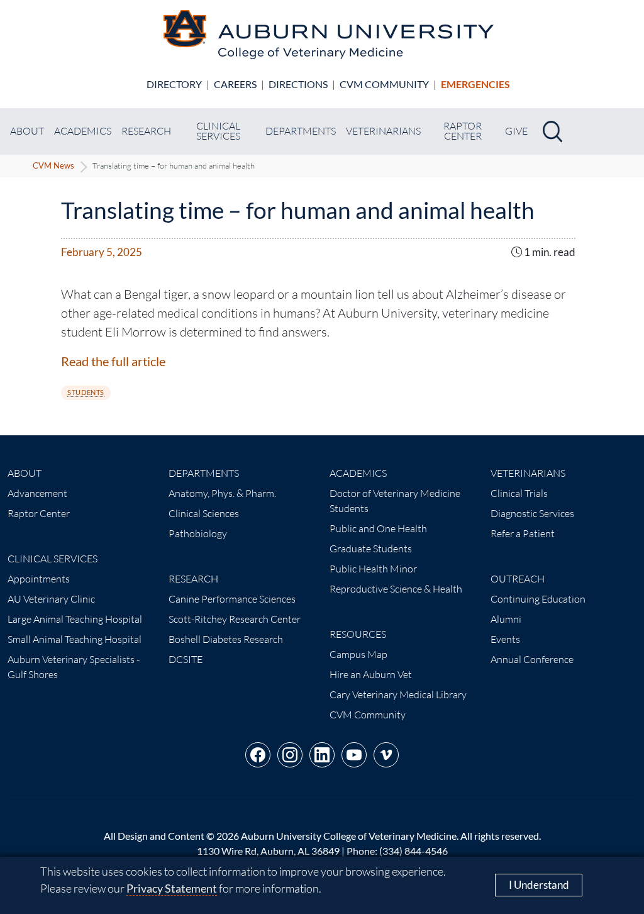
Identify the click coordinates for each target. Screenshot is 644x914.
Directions (298, 84)
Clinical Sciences (204, 513)
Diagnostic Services (532, 513)
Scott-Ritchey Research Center (235, 619)
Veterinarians (383, 131)
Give (516, 131)
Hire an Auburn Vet (371, 674)
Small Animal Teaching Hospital (75, 639)
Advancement (37, 493)
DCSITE (186, 659)
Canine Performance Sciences (232, 599)
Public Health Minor (373, 568)
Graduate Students (371, 548)
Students (85, 392)
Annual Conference (532, 659)
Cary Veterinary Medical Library (398, 694)
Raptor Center (462, 131)
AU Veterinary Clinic (51, 599)
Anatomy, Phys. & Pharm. (222, 493)
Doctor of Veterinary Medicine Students (395, 501)
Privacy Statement (171, 888)
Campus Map (358, 654)
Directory (174, 84)
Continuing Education (538, 599)
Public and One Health (378, 528)
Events (505, 639)
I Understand (539, 884)
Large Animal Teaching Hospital (75, 619)
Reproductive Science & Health (396, 588)
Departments (300, 131)
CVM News (53, 165)
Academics (82, 131)
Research (146, 131)
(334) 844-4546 (413, 851)
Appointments (39, 578)
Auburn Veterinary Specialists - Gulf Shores (74, 667)
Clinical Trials (519, 493)
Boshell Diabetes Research (226, 639)
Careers (235, 84)
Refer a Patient (523, 533)
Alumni (506, 619)
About (27, 131)
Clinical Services (218, 131)
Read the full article (113, 361)
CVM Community (384, 84)
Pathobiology (198, 533)
